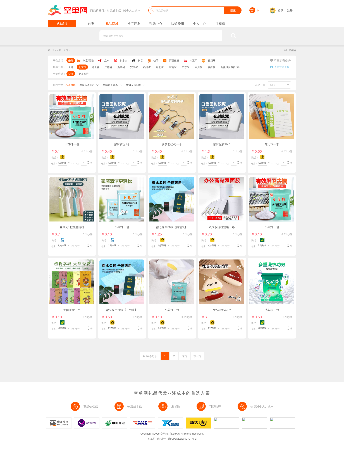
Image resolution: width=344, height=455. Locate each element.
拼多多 (123, 60)
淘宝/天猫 (88, 60)
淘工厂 (193, 60)
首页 (66, 50)
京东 (106, 60)
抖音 (140, 60)
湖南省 (172, 67)
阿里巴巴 (174, 60)
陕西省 (211, 67)
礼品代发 (175, 433)
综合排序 (71, 85)
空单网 (164, 433)
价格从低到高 (110, 85)
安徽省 (134, 67)
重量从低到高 (133, 85)
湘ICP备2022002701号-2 (182, 438)
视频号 (211, 60)
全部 (70, 60)
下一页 (197, 356)
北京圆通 (84, 73)
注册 (290, 10)
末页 (184, 356)
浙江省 (121, 67)
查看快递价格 (279, 67)
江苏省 (108, 67)
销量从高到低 (87, 85)
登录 (280, 10)
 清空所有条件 (280, 60)
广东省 (185, 67)
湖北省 (160, 67)
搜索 (233, 10)
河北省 (95, 67)
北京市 (82, 67)
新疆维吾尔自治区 (231, 67)
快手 (156, 60)
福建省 (147, 67)
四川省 (198, 67)
